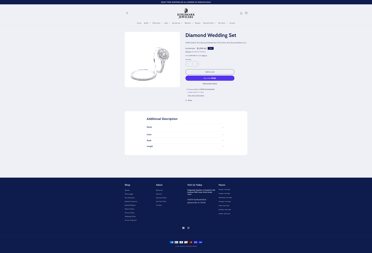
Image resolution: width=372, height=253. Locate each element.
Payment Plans (161, 198)
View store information (196, 95)
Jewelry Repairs (130, 205)
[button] (127, 13)
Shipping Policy (130, 216)
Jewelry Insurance (131, 201)
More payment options (210, 83)
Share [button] (190, 100)
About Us (159, 190)
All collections (130, 198)
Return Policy (129, 209)
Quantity (188, 59)
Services (159, 194)
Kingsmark (183, 246)
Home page (129, 194)
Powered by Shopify (191, 246)
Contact (159, 205)
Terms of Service (131, 220)
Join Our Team (161, 201)
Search (127, 190)
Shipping (188, 51)
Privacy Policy (130, 213)
